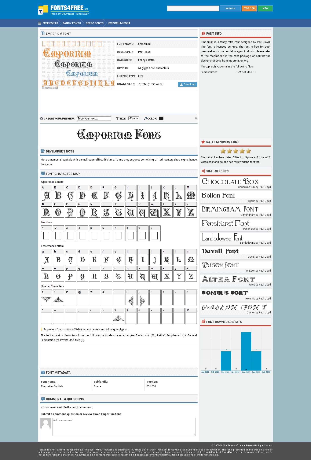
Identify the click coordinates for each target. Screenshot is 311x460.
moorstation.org (238, 60)
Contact (268, 445)
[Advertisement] (119, 102)
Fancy (141, 60)
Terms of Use (235, 445)
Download (189, 84)
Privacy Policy (253, 445)
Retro (151, 60)
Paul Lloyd (144, 52)
